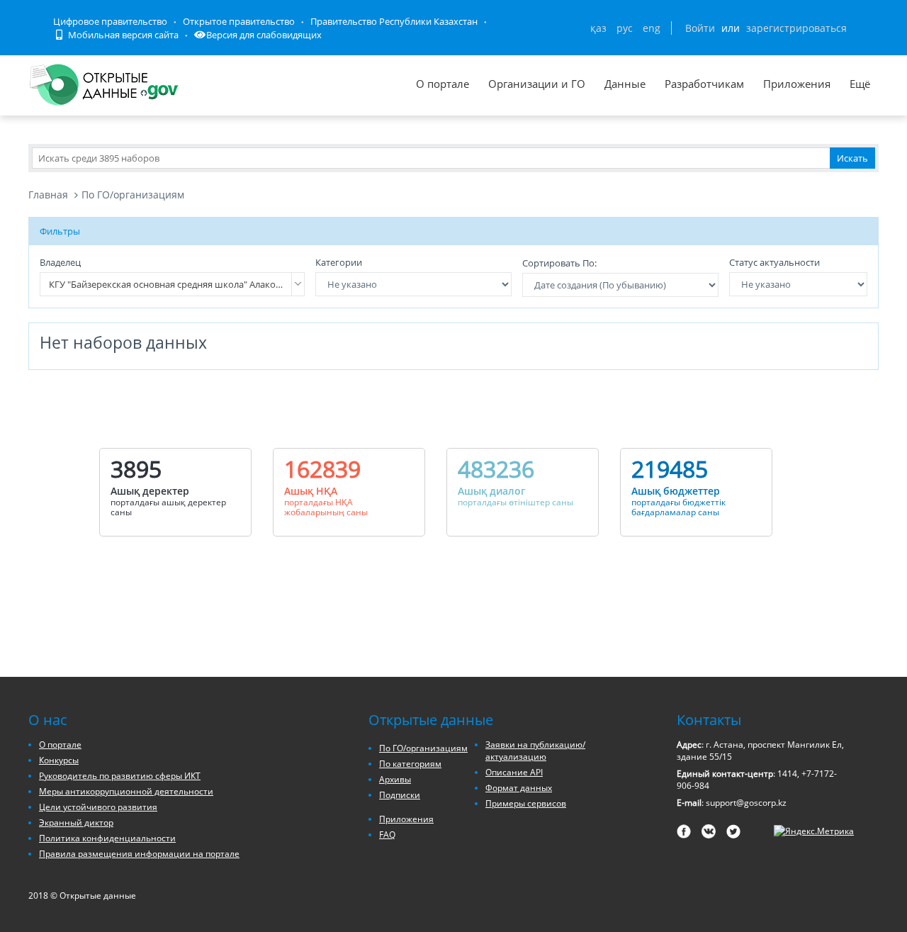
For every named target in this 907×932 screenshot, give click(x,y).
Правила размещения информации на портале (139, 854)
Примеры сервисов (525, 803)
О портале (442, 84)
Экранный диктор (76, 822)
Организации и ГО (536, 84)
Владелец (60, 262)
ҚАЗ (598, 28)
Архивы (395, 779)
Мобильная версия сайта (122, 34)
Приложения (796, 84)
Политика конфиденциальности (107, 838)
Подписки (399, 795)
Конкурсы (59, 760)
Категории (338, 262)
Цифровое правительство (110, 21)
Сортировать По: (559, 263)
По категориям (410, 764)
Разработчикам (704, 84)
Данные (625, 84)
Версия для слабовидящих (264, 34)
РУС (624, 28)
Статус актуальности (774, 262)
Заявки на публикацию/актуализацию (535, 751)
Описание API (514, 772)
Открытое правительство (239, 21)
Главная (48, 194)
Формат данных (518, 788)
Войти (700, 28)
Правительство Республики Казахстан (394, 21)
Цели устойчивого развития (98, 807)
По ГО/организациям (132, 194)
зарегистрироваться (796, 28)
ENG (651, 28)
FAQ (387, 835)
